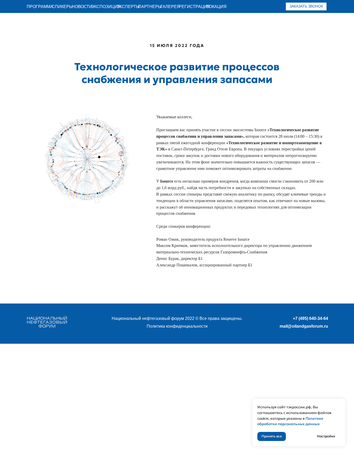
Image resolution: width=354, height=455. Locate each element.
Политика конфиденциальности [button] (177, 326)
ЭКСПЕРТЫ (128, 6)
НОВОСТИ (82, 6)
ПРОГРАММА (40, 6)
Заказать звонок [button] (306, 6)
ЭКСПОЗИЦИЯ (106, 6)
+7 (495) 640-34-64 (310, 318)
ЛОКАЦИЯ (216, 6)
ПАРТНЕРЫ (150, 6)
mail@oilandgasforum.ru (304, 326)
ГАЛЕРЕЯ (170, 6)
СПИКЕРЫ (62, 6)
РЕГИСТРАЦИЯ (194, 6)
